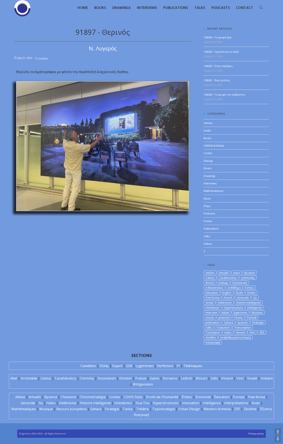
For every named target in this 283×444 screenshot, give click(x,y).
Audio (207, 130)
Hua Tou (142, 403)
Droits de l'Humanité (162, 397)
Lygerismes (145, 366)
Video (227, 332)
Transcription (242, 327)
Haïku (51, 403)
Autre (236, 273)
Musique (257, 312)
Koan (256, 403)
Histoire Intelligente (248, 302)
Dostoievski (239, 283)
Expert (117, 366)
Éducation (222, 397)
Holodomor (213, 307)
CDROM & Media (214, 145)
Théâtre (142, 409)
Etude (239, 292)
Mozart (201, 378)
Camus (210, 278)
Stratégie (112, 409)
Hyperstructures (166, 403)
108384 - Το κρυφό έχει (218, 37)
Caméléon (88, 366)
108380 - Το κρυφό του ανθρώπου (224, 94)
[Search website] (261, 7)
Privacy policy (256, 433)
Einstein (125, 378)
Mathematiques (214, 191)
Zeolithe (211, 337)
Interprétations (236, 403)
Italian (225, 312)
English (226, 292)
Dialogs (208, 161)
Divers (208, 168)
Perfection (165, 366)
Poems (208, 221)
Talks (207, 236)
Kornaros (170, 378)
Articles (43, 58)
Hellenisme (225, 302)
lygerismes (240, 312)
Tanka (128, 409)
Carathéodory (65, 378)
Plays (207, 206)
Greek (209, 302)
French (228, 297)
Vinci (252, 332)
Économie (203, 397)
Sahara (228, 322)
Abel (13, 378)
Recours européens (71, 409)
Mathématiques (23, 409)
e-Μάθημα (234, 288)
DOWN (278, 439)
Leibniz (186, 378)
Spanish (242, 322)
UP (278, 431)
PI (178, 366)
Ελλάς (104, 366)
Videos (208, 244)
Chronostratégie (93, 397)
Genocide (243, 297)
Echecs (249, 288)
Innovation (190, 403)
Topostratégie (163, 409)
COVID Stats (133, 397)
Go (255, 297)
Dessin (210, 283)
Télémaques (192, 366)
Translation (213, 332)
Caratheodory (228, 278)
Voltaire (267, 378)
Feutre (251, 292)
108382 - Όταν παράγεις (218, 66)
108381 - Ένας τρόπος (217, 80)
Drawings (209, 176)
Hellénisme (67, 403)
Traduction (223, 327)
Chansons (68, 397)
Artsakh (224, 273)
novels (210, 317)
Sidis (214, 378)
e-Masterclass (214, 288)
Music (207, 198)
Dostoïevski (107, 378)
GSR (129, 366)
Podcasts (209, 213)
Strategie (258, 322)
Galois (154, 378)
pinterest (224, 317)
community (248, 278)
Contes (208, 153)
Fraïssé (140, 378)
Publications (211, 228)
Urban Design (189, 409)
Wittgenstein (143, 384)
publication (212, 322)
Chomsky (87, 378)
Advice (20, 397)
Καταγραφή (213, 342)
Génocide (28, 403)
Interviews (210, 183)
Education (212, 292)
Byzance (249, 273)
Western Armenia (217, 409)
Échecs (187, 397)
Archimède (29, 378)
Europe (238, 397)
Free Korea (212, 297)
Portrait (251, 317)
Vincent (240, 332)
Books (208, 138)
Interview (211, 312)
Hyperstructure (233, 307)
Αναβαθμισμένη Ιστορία (235, 337)
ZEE (262, 332)
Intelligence (254, 307)
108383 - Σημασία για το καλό (221, 52)
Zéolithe (250, 409)
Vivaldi (252, 378)
